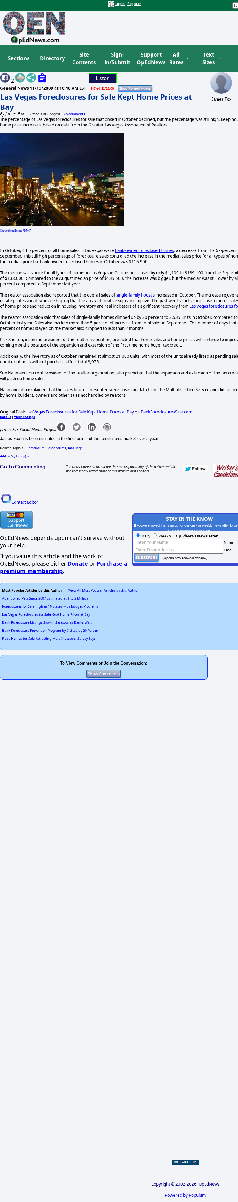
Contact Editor (24, 502)
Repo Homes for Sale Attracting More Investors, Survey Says (48, 638)
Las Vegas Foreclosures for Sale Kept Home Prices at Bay (80, 412)
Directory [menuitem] (52, 58)
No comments (74, 114)
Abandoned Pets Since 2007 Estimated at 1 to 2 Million (45, 598)
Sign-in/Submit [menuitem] (116, 58)
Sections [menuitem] (18, 58)
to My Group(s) (14, 456)
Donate (78, 563)
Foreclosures (56, 448)
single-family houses (135, 295)
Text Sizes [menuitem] (208, 58)
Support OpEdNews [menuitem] (149, 58)
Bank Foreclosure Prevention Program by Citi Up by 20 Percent (50, 630)
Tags (75, 448)
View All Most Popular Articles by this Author (104, 590)
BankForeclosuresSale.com (166, 412)
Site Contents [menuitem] (84, 58)
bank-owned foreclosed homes (144, 250)
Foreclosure (36, 448)
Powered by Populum (185, 1195)
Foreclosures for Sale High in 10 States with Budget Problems (50, 606)
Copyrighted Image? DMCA (15, 230)
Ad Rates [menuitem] (176, 58)
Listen (103, 78)
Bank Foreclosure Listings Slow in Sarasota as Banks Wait (47, 622)
